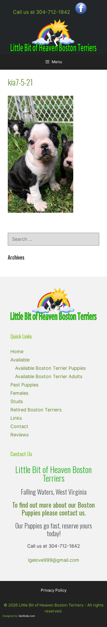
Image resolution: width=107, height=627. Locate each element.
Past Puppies (24, 384)
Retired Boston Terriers (36, 409)
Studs (16, 401)
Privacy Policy (53, 590)
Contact (19, 426)
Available (20, 360)
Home (16, 351)
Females (19, 393)
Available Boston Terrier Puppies (50, 368)
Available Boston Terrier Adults (48, 376)
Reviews (19, 434)
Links (16, 418)
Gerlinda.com (27, 615)
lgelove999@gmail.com (53, 560)
